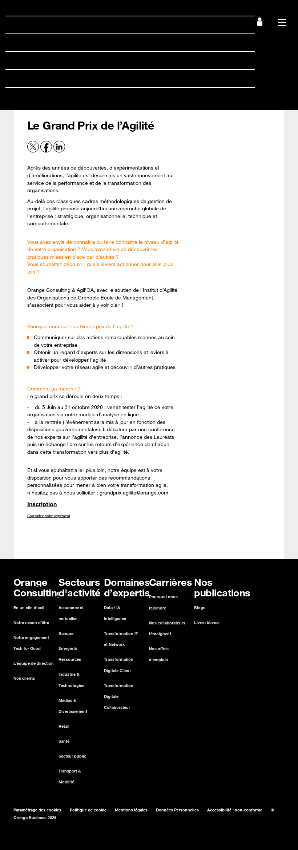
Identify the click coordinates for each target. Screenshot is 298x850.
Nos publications (32, 96)
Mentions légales (131, 810)
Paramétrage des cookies (37, 810)
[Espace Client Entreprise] (260, 23)
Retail (64, 726)
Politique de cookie (88, 810)
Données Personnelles (177, 810)
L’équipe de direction (33, 663)
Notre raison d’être (31, 622)
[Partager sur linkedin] (59, 151)
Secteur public (72, 756)
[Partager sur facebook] (46, 151)
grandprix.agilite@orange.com (134, 492)
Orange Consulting (34, 24)
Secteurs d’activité (34, 42)
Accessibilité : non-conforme (234, 810)
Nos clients (24, 678)
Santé (64, 741)
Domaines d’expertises (41, 60)
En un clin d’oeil (28, 607)
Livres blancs (207, 622)
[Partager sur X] (33, 151)
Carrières (22, 78)
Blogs (199, 607)
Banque (66, 633)
